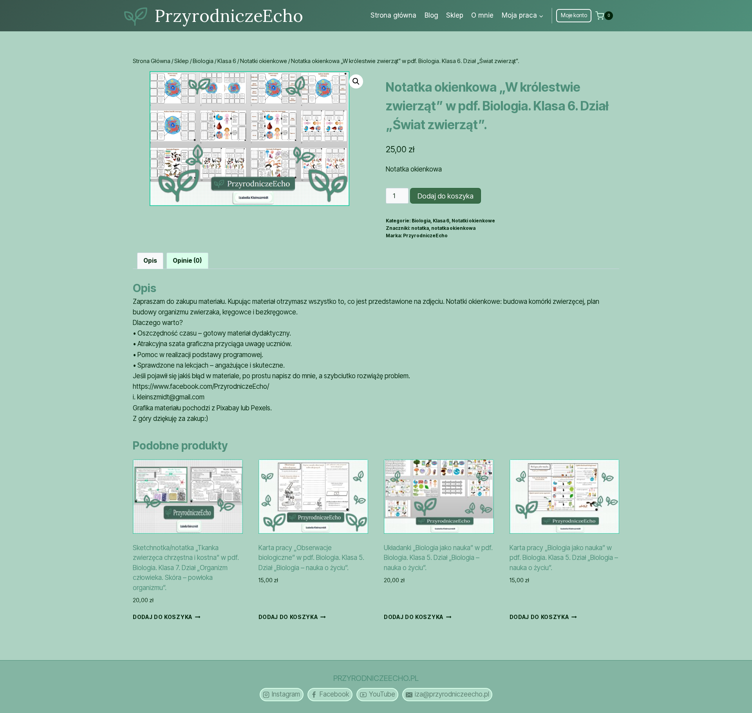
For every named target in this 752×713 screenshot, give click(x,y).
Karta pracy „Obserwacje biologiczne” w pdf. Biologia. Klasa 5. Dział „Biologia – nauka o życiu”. (311, 558)
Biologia (421, 221)
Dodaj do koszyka (446, 196)
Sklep (454, 15)
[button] (356, 81)
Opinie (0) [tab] (187, 260)
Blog (431, 15)
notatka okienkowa (453, 228)
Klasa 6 (441, 221)
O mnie (482, 15)
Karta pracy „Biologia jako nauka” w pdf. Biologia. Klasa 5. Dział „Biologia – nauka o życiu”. (564, 558)
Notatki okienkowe (473, 221)
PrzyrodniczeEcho (425, 235)
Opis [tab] (150, 260)
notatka (420, 228)
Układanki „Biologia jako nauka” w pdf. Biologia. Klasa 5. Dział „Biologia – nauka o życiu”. (438, 558)
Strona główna (393, 15)
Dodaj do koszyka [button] (162, 617)
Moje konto (574, 15)
